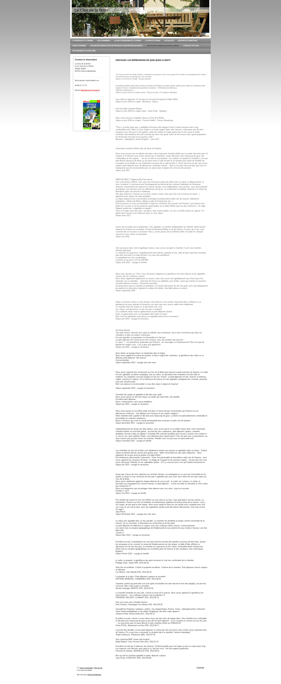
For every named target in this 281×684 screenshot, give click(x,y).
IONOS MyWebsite (94, 675)
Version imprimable (86, 668)
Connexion (200, 667)
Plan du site (98, 668)
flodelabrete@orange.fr (90, 90)
